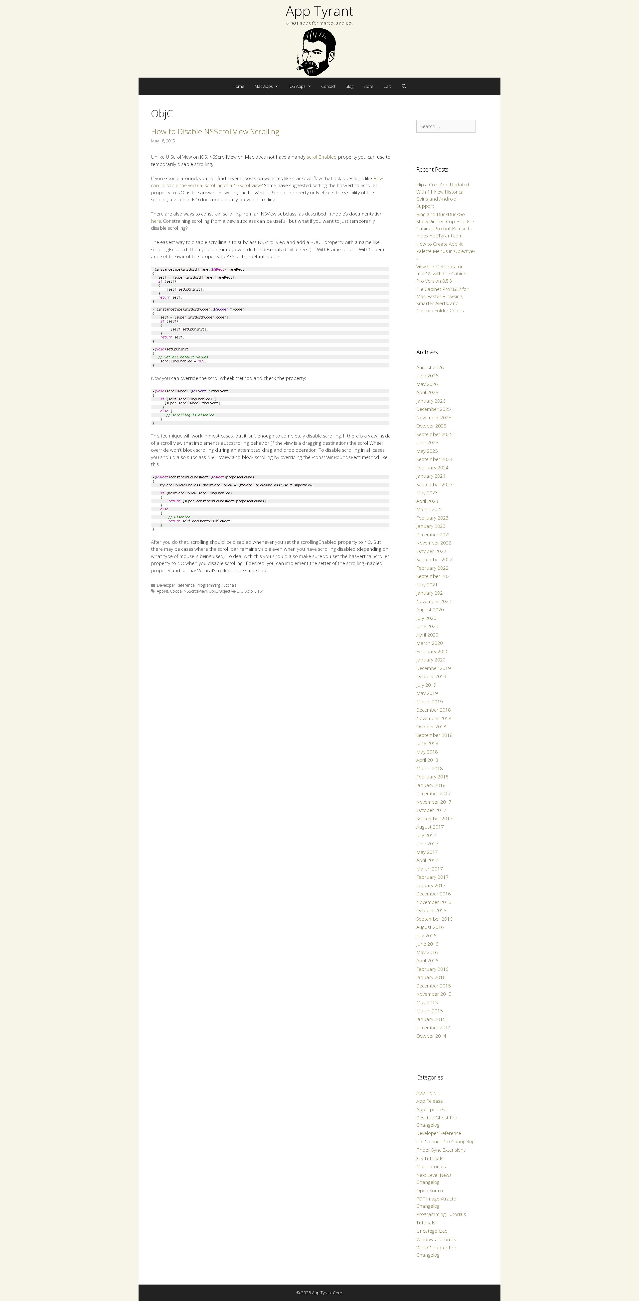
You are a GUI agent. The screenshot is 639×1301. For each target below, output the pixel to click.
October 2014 (431, 1036)
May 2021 (427, 584)
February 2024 (432, 467)
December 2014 (433, 1027)
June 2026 (427, 375)
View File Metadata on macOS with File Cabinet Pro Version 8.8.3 (442, 273)
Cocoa (176, 591)
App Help (426, 1092)
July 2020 (426, 618)
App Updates (430, 1109)
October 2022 (431, 551)
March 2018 (429, 768)
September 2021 (434, 576)
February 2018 (432, 776)
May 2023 (427, 492)
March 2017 (429, 869)
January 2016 (431, 977)
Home (238, 86)
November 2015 (433, 994)
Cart (387, 86)
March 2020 (429, 643)
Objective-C (229, 591)
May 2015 (427, 1002)
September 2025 (434, 434)
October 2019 (431, 676)
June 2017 (427, 843)
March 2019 (429, 701)
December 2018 (433, 710)
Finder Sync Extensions (441, 1150)
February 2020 (432, 651)
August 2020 (430, 609)
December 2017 (433, 793)
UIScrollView (252, 591)
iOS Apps (297, 86)
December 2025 (433, 409)
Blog (349, 86)
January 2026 (431, 401)
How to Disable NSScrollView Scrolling (215, 131)
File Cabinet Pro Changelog (445, 1141)
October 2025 (431, 426)
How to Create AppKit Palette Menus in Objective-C (445, 251)
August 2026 (430, 367)
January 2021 (431, 593)
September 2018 (434, 735)
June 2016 (427, 944)
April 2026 (427, 392)
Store (368, 86)
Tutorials (425, 1222)
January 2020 (431, 659)
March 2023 (429, 509)
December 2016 (433, 893)
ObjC (213, 591)
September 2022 (434, 559)
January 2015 (431, 1019)
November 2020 (433, 601)
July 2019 (426, 685)
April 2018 (427, 760)
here (156, 221)
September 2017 (434, 818)
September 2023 (434, 484)
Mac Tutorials (431, 1166)
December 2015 (433, 985)
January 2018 (431, 785)
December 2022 (433, 534)
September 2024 (434, 459)
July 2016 (426, 935)
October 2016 (431, 910)
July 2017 (426, 835)
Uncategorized (432, 1231)
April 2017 (427, 860)
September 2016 (434, 919)
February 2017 (432, 877)
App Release (429, 1101)
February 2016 (432, 969)
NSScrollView (195, 591)
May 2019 (427, 693)
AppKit (162, 591)
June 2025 (427, 442)
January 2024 (431, 476)
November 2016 (433, 902)
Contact (328, 86)
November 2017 (433, 802)
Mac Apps (263, 86)
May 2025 (427, 451)
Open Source (430, 1190)
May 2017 (427, 852)
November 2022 (433, 543)
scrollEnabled (322, 157)
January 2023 (431, 526)
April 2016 (427, 960)
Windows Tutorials (436, 1239)
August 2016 (430, 927)
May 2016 (427, 952)
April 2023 (427, 501)
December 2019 (433, 668)
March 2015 (429, 1010)
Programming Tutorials (216, 585)
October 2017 (431, 810)
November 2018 (433, 718)
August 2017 (430, 827)
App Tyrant (319, 10)
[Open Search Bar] (404, 86)
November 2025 (433, 417)
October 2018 (431, 726)
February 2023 (432, 518)
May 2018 (427, 752)
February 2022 (432, 568)
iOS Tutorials (429, 1158)
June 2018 (427, 743)
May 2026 (427, 384)
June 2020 (427, 626)
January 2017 (431, 885)
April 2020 (427, 635)
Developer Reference (176, 585)
